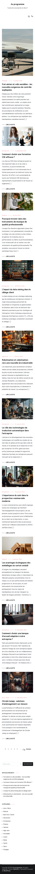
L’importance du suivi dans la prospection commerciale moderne (15, 498)
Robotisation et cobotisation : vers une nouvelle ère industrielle (17, 361)
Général (4, 559)
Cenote (15, 869)
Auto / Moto (5, 697)
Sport (5, 846)
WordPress (7, 871)
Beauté (5, 811)
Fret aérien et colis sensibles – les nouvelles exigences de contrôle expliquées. (17, 87)
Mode (5, 840)
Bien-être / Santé (8, 814)
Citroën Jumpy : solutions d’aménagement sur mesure (14, 703)
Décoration (6, 818)
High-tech (5, 356)
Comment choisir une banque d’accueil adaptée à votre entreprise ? (15, 636)
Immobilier (6, 833)
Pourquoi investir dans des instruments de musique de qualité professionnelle (14, 221)
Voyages (4, 80)
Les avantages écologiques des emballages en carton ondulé (16, 564)
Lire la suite (10, 124)
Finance (4, 215)
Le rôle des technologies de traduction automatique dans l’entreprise (15, 430)
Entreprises (5, 151)
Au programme (17, 4)
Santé (5, 843)
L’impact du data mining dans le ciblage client (16, 291)
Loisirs (5, 837)
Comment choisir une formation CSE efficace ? (16, 156)
